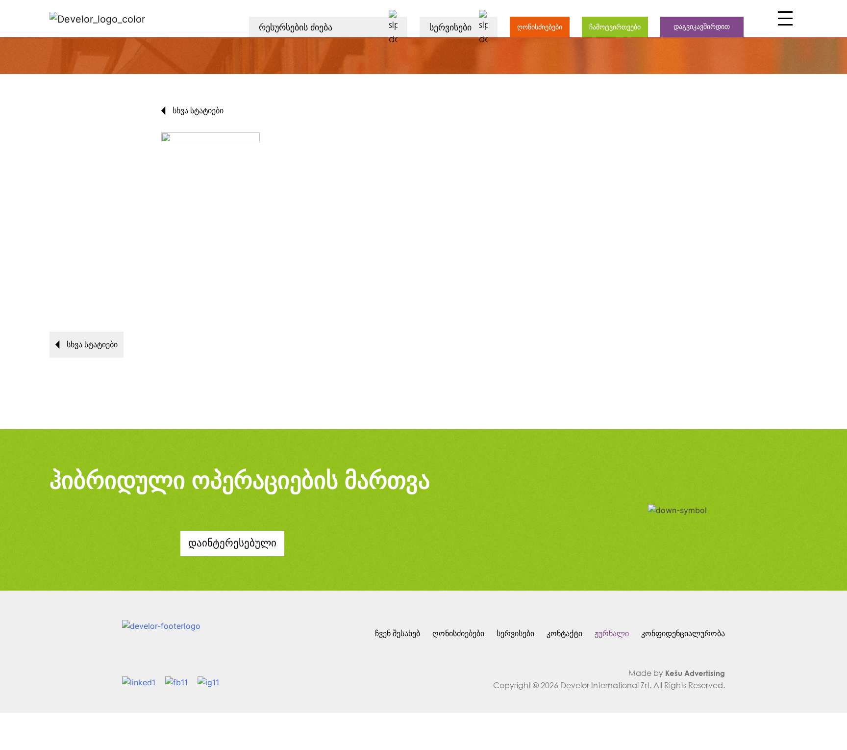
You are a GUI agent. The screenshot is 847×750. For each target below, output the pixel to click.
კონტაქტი (564, 633)
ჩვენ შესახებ (397, 633)
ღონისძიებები (539, 26)
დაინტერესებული (232, 542)
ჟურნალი (612, 633)
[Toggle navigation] (784, 21)
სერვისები (515, 633)
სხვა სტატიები (197, 110)
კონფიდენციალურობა (683, 633)
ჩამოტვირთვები (615, 26)
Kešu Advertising (695, 673)
